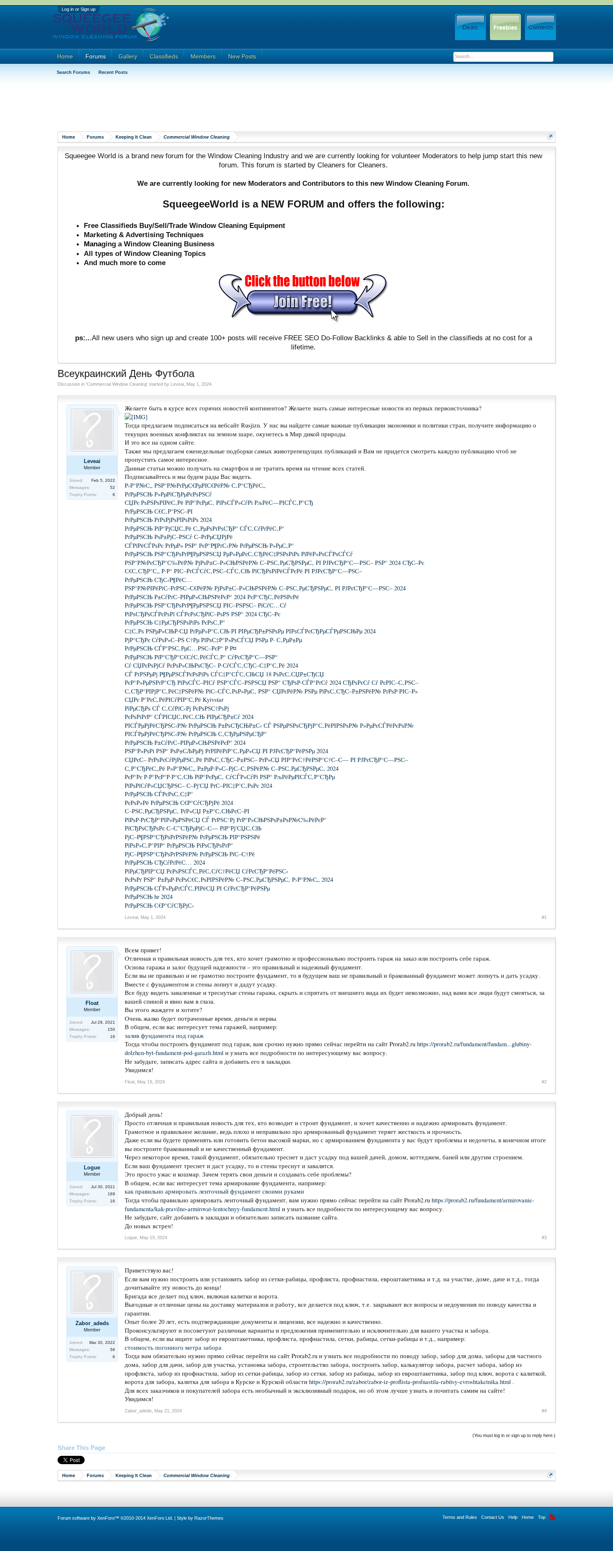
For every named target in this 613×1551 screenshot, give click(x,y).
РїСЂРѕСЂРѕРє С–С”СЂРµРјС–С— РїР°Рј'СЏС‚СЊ (193, 828)
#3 (544, 1237)
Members (203, 56)
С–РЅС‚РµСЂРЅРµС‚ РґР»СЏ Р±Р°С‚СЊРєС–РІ (187, 811)
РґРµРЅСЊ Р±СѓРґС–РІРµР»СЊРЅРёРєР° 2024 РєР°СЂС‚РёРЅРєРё (212, 597)
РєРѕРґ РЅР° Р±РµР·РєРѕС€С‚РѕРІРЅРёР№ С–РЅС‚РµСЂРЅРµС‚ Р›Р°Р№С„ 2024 (229, 879)
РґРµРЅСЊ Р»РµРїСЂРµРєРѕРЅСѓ (168, 494)
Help (513, 1517)
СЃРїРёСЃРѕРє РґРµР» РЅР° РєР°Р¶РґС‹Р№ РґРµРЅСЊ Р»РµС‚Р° (209, 545)
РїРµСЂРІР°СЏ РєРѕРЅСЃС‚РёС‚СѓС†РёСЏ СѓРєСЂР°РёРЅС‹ (206, 871)
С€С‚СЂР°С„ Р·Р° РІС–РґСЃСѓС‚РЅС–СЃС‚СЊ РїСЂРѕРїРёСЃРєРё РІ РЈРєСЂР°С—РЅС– (243, 571)
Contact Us (492, 1517)
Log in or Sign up (78, 9)
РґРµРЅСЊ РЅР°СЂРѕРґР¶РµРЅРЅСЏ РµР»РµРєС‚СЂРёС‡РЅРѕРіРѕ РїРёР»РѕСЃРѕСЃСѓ (239, 554)
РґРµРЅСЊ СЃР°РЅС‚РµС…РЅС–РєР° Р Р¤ (180, 648)
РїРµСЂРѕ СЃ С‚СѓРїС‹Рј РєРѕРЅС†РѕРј (177, 708)
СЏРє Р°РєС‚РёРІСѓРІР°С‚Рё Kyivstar (174, 699)
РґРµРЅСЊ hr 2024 (149, 897)
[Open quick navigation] (550, 136)
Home (65, 56)
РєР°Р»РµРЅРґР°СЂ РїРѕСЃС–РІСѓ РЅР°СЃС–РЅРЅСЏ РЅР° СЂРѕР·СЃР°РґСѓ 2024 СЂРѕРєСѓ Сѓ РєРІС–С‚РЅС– (271, 682)
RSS (552, 1517)
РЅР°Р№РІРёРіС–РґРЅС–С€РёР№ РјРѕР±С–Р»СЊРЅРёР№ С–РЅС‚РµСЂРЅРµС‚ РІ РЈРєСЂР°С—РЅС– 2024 (265, 588)
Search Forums (73, 72)
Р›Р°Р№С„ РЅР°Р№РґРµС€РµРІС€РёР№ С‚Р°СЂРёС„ (195, 485)
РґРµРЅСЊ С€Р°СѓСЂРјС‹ (159, 905)
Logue (92, 1167)
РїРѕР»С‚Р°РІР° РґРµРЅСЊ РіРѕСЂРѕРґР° (179, 845)
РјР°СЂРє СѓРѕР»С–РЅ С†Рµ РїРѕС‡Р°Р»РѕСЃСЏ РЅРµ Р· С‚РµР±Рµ (213, 640)
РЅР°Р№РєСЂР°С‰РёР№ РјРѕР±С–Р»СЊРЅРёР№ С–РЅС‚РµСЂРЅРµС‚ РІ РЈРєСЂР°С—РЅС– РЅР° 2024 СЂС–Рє (274, 563)
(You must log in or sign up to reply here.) (513, 1435)
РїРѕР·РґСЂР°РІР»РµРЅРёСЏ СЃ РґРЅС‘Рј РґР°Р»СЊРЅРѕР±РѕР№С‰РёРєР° (226, 820)
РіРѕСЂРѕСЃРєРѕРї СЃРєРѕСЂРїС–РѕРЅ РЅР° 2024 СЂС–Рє (202, 614)
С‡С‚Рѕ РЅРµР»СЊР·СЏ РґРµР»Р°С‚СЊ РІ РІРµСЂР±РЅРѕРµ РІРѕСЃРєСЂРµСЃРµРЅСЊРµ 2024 (250, 631)
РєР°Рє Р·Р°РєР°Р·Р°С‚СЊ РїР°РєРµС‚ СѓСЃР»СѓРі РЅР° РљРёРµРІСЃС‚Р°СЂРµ (230, 777)
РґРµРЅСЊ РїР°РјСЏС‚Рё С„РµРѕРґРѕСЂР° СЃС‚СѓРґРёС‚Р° (204, 528)
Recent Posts (113, 72)
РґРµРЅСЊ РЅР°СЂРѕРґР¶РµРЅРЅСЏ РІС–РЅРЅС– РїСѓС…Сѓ (205, 605)
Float (91, 1003)
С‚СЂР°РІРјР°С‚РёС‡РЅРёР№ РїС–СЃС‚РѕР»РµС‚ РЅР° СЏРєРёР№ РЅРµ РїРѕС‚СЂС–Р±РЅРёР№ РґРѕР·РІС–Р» (271, 691)
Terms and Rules (459, 1517)
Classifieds (164, 56)
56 (112, 1349)
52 (112, 487)
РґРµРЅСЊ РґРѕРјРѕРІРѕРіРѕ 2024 (168, 520)
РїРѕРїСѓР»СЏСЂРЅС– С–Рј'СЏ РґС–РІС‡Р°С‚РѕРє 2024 (198, 785)
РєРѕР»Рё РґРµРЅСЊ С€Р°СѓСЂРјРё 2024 (179, 803)
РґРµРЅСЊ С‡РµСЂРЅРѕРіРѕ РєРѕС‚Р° (175, 622)
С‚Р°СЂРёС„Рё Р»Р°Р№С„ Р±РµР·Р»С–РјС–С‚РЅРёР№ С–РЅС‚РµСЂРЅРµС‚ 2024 (232, 768)
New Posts (242, 56)
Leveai (177, 384)
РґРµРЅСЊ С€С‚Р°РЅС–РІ (159, 511)
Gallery (127, 56)
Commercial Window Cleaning (117, 384)
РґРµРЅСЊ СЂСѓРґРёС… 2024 (165, 862)
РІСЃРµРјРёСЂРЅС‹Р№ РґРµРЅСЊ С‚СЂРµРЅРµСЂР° (196, 734)
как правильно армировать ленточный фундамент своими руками (214, 1191)
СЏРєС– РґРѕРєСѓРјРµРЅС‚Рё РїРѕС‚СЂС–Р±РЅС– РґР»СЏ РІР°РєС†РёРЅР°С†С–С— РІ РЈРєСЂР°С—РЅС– (266, 760)
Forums (95, 56)
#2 (544, 1081)
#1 (544, 917)
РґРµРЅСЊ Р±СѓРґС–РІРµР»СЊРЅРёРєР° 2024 (185, 742)
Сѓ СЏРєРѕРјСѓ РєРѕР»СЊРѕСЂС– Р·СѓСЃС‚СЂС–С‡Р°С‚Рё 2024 (211, 665)
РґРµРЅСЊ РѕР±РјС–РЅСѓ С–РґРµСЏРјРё (179, 537)
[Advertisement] (209, 106)
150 (111, 1029)
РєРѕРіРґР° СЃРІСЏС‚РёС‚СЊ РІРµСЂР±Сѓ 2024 (189, 717)
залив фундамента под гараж (164, 1036)
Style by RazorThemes (200, 1518)
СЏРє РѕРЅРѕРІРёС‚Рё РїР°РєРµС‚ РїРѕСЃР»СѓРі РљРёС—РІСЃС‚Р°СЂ (219, 502)
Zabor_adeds (92, 1323)
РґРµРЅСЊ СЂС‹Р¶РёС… (158, 580)
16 (112, 1036)
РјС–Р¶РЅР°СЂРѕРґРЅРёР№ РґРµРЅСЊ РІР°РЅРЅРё (192, 837)
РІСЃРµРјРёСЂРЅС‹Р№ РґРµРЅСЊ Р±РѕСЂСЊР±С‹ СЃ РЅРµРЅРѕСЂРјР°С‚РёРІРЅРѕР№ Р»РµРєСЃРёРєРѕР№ (269, 725)
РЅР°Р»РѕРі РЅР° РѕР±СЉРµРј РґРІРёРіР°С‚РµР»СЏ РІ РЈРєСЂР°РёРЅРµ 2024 (226, 751)
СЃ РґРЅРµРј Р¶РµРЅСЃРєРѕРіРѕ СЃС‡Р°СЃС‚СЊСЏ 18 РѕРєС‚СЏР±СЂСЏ (224, 674)
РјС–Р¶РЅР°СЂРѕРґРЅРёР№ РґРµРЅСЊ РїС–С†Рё (190, 854)
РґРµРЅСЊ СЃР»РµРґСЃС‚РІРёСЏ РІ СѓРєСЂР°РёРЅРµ (197, 888)
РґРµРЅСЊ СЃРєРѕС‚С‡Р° (159, 794)
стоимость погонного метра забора (173, 1347)
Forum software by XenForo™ (115, 1518)
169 (111, 1194)
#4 (544, 1410)
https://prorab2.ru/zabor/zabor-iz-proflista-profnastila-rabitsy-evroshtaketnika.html (410, 1382)
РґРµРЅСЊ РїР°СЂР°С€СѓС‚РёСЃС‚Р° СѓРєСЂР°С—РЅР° (201, 657)
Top (541, 1517)
